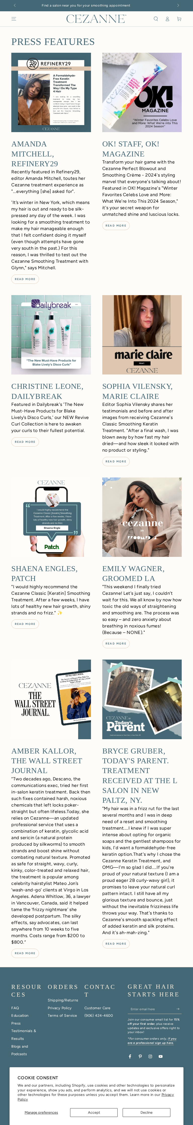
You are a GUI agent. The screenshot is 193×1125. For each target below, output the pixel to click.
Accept (94, 1112)
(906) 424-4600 (98, 1015)
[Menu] (14, 19)
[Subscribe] (179, 1009)
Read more (25, 279)
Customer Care (97, 1008)
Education (20, 1015)
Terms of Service (62, 1015)
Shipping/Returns (63, 1000)
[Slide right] (178, 5)
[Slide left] (15, 5)
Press (16, 1023)
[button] (156, 19)
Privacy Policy (60, 1008)
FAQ (15, 1008)
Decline (146, 1112)
